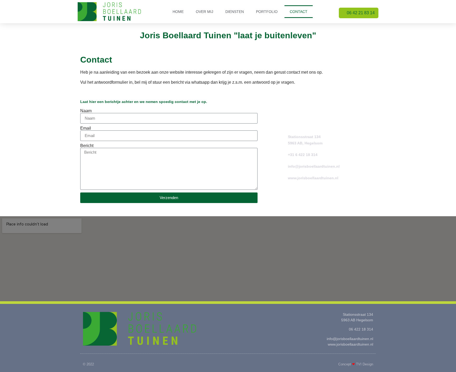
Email (85, 128)
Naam (86, 111)
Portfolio (267, 12)
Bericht (86, 146)
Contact (298, 12)
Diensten (234, 12)
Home (178, 12)
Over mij (204, 12)
